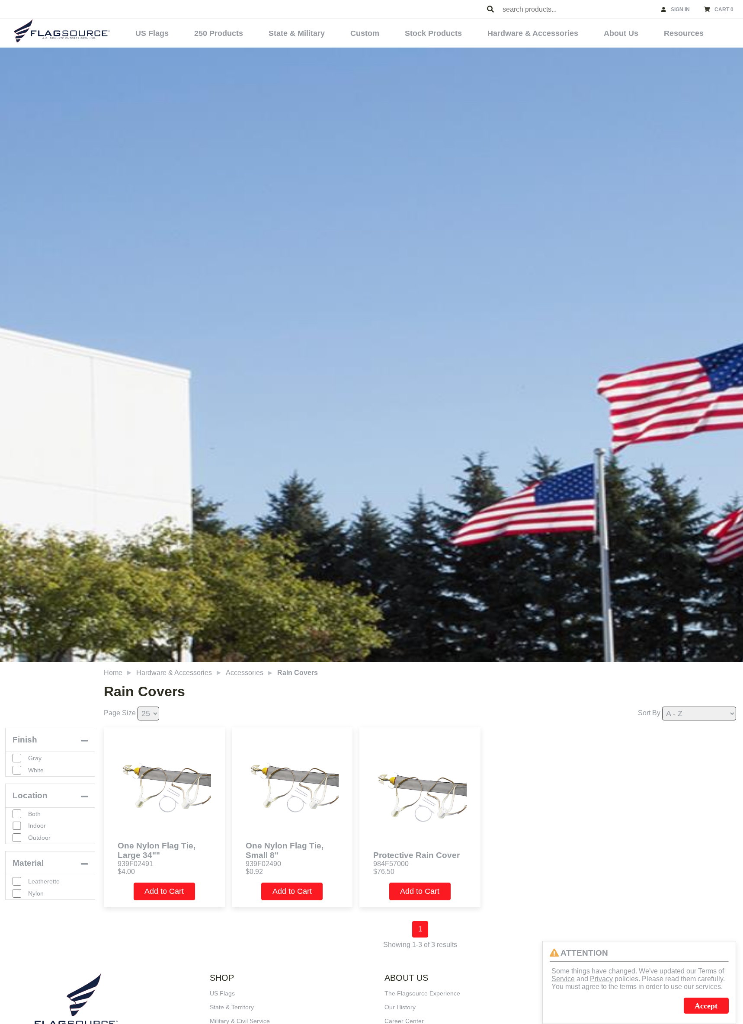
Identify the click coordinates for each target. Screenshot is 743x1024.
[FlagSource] (62, 30)
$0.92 (254, 871)
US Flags (152, 33)
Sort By (649, 713)
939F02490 (263, 863)
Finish (25, 739)
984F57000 (391, 863)
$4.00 (126, 871)
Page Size (120, 713)
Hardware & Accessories (532, 33)
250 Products (218, 33)
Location (30, 795)
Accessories (244, 672)
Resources (684, 33)
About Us (621, 33)
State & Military (297, 33)
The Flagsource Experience (422, 993)
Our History (400, 1007)
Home (113, 672)
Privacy (601, 978)
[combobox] (578, 9)
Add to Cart (164, 891)
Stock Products (433, 33)
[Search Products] (490, 9)
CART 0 (723, 9)
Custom (364, 33)
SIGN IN (680, 9)
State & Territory (232, 1007)
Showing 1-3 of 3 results (420, 944)
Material (28, 862)
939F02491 (135, 863)
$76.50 (383, 871)
